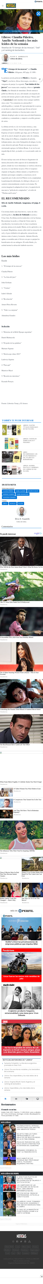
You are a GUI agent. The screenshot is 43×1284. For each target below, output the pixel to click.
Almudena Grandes (9, 497)
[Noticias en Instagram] (13, 1241)
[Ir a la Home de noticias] (21, 1236)
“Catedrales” (8, 100)
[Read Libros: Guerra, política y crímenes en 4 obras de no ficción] (12, 466)
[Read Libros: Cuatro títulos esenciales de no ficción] (12, 426)
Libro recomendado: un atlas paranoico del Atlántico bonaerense (30, 455)
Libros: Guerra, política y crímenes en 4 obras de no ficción (30, 468)
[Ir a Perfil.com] (39, 1)
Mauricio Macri (33, 491)
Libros (5, 503)
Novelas (13, 503)
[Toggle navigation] (3, 5)
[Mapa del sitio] (29, 1241)
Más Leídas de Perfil (10, 1173)
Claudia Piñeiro (8, 491)
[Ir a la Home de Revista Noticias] (10, 5)
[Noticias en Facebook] (17, 1241)
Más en (13, 911)
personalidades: (8, 488)
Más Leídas (6, 1122)
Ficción (20, 503)
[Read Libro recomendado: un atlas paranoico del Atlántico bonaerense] (12, 453)
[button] (39, 79)
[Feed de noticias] (25, 1241)
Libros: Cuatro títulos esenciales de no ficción (30, 427)
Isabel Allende (20, 491)
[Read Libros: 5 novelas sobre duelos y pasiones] (12, 439)
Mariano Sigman (8, 494)
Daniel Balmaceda (22, 494)
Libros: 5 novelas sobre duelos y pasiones (30, 440)
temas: (4, 501)
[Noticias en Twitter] (21, 1241)
